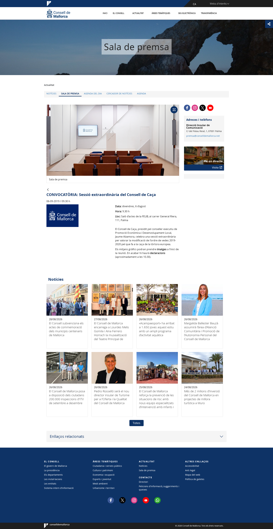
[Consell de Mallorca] (58, 13)
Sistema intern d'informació (58, 487)
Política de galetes (194, 479)
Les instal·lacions (53, 479)
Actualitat (138, 13)
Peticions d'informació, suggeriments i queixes (159, 488)
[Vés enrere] (47, 190)
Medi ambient (100, 483)
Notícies (51, 93)
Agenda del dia (93, 93)
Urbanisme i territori (104, 487)
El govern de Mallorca (55, 465)
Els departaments (53, 474)
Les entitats (50, 483)
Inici (105, 13)
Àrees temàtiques (161, 13)
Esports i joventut (102, 479)
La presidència (52, 470)
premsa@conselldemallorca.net (203, 136)
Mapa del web (192, 474)
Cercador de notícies (119, 93)
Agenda (141, 93)
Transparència (209, 13)
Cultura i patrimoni (103, 470)
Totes (136, 423)
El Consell (118, 13)
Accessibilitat (192, 465)
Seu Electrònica (187, 13)
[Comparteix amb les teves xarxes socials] (269, 24)
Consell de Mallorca (53, 525)
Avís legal (190, 470)
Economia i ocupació (103, 474)
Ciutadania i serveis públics (107, 465)
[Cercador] (223, 13)
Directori (143, 481)
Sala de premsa (70, 93)
